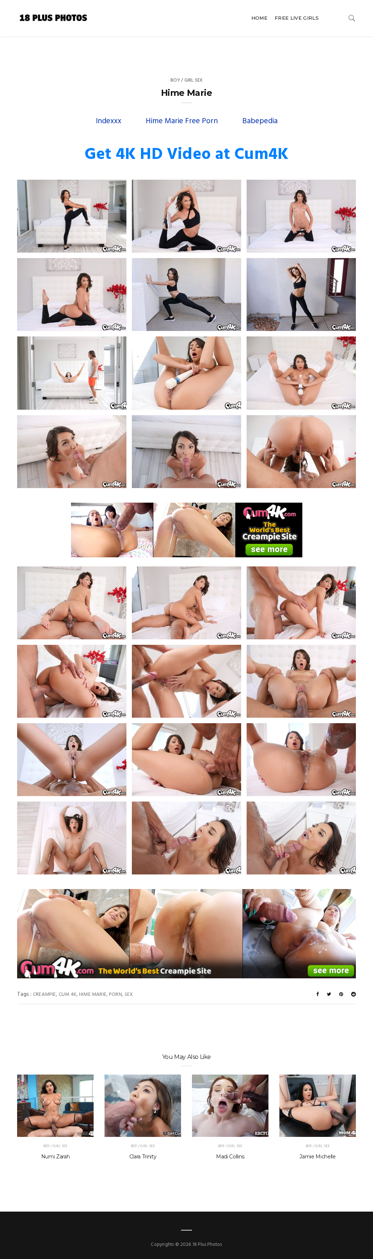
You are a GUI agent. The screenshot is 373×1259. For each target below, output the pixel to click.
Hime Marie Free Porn (182, 121)
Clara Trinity (142, 1156)
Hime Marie (92, 994)
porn (115, 994)
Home (259, 18)
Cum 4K (67, 994)
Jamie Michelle (317, 1156)
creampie (44, 994)
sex (129, 994)
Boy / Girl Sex (186, 80)
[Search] (352, 18)
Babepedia (260, 121)
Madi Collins (230, 1156)
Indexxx (108, 121)
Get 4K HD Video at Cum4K (186, 155)
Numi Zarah (55, 1156)
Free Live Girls (297, 18)
